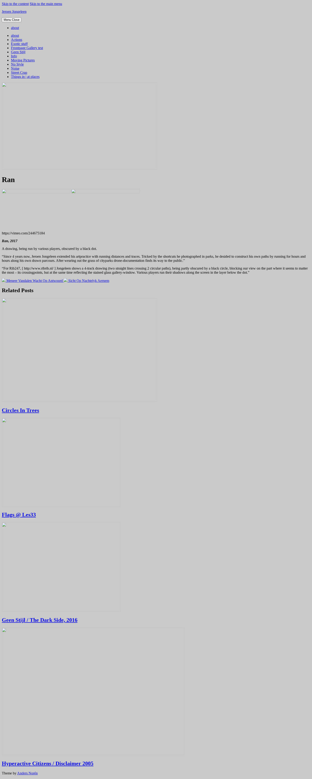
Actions (16, 40)
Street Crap (19, 72)
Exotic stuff (19, 44)
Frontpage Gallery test (27, 48)
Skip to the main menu (46, 4)
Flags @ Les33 (19, 515)
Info (14, 56)
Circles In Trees (20, 410)
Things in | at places (25, 77)
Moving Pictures (23, 60)
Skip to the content (15, 4)
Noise (15, 68)
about (15, 28)
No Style (17, 64)
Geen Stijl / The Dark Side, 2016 (39, 620)
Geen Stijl (18, 52)
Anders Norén (27, 773)
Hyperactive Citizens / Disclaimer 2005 (47, 763)
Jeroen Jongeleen (14, 11)
